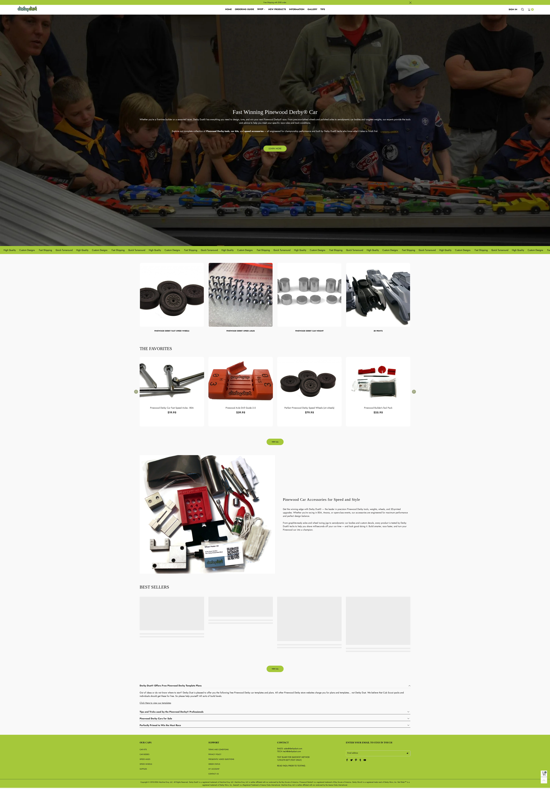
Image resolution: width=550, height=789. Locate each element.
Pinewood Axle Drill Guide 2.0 (241, 407)
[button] (136, 392)
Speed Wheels (146, 764)
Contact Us (213, 774)
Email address (352, 753)
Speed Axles (145, 759)
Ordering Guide (244, 9)
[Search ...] (522, 9)
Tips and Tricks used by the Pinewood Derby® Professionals (171, 711)
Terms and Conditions (218, 749)
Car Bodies (144, 754)
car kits (235, 131)
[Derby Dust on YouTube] (365, 760)
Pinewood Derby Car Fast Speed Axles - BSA (172, 407)
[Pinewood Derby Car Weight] (309, 295)
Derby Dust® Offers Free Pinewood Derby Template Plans (171, 685)
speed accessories (254, 131)
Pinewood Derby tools (217, 131)
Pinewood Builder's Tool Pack (378, 407)
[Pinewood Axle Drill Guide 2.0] (240, 381)
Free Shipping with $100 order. (275, 2)
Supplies (143, 769)
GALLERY (312, 9)
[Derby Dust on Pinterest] (356, 760)
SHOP (260, 9)
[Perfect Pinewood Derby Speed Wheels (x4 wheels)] (309, 381)
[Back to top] (544, 780)
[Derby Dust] (27, 9)
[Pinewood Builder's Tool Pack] (378, 381)
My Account (213, 769)
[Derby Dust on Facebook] (347, 760)
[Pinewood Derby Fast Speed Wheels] (172, 295)
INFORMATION (296, 9)
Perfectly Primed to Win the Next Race (160, 725)
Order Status (214, 764)
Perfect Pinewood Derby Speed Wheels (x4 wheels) (309, 407)
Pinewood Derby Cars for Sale (156, 718)
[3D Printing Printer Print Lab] (378, 295)
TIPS (322, 9)
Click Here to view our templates (155, 703)
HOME (228, 9)
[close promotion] (410, 2)
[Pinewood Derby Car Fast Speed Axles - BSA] (172, 381)
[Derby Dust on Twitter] (351, 760)
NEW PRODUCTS (277, 9)
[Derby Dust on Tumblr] (360, 760)
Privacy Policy (214, 754)
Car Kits (143, 749)
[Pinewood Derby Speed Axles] (240, 295)
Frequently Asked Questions (221, 759)
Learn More (275, 148)
